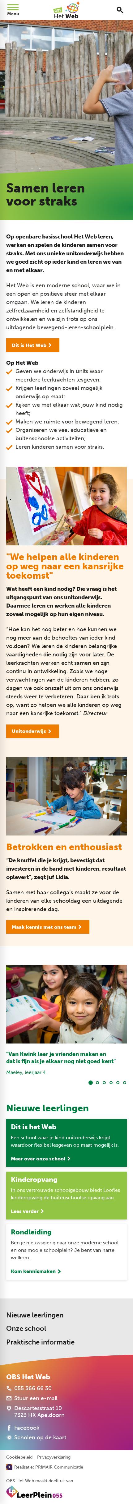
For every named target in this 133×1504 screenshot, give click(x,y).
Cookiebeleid (19, 1457)
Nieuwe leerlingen (34, 1315)
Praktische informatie (40, 1342)
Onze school (26, 1328)
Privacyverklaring (54, 1457)
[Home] (66, 10)
